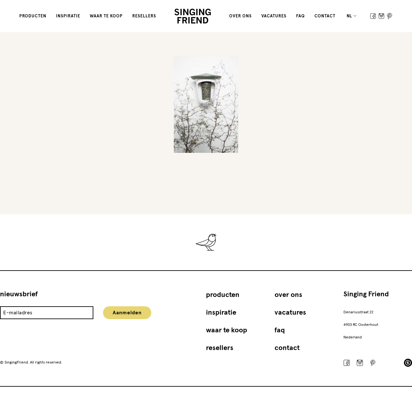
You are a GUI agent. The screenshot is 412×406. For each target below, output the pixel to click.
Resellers (144, 16)
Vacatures (273, 16)
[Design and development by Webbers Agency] (408, 363)
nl (350, 16)
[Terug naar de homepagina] (192, 16)
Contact (324, 16)
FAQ (300, 16)
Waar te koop (106, 16)
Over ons (240, 16)
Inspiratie (68, 16)
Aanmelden (127, 312)
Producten (32, 16)
